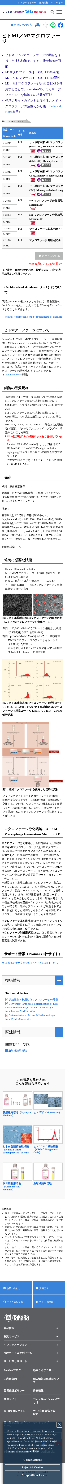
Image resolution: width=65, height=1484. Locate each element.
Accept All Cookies (32, 1475)
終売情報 (38, 1390)
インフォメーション (15, 1344)
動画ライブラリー (43, 1370)
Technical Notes (13, 374)
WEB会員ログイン (14, 1411)
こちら (50, 460)
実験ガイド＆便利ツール (18, 1352)
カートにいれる (51, 255)
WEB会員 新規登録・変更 (45, 1412)
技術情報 (13, 980)
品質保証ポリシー (14, 1390)
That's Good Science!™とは (46, 1401)
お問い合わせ (13, 1288)
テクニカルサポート (17, 1302)
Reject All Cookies (32, 1467)
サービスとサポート (15, 1361)
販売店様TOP (46, 2)
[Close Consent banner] (59, 1424)
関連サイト (10, 1399)
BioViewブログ (12, 1370)
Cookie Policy (32, 1451)
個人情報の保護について (46, 1380)
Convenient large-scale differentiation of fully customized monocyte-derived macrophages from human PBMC (31, 1007)
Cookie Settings (32, 1459)
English (59, 2)
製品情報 (9, 1328)
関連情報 (13, 1032)
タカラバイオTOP (27, 2)
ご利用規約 (10, 1378)
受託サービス (11, 1336)
